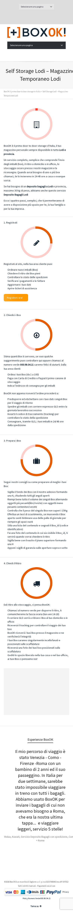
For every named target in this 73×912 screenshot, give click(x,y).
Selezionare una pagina (32, 6)
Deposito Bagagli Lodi (16, 194)
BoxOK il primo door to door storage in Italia (22, 91)
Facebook (41, 16)
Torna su (35, 906)
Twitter (32, 16)
